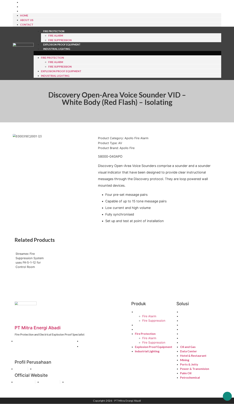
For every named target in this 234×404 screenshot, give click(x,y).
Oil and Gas (188, 311)
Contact (28, 11)
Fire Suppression (60, 40)
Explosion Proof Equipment (61, 44)
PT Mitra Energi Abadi (38, 327)
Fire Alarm (55, 35)
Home (24, 15)
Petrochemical (190, 342)
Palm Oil (185, 338)
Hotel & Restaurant (193, 320)
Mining (184, 325)
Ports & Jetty (189, 329)
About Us (28, 6)
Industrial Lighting (56, 48)
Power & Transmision (194, 333)
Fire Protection (53, 31)
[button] (127, 53)
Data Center (188, 316)
